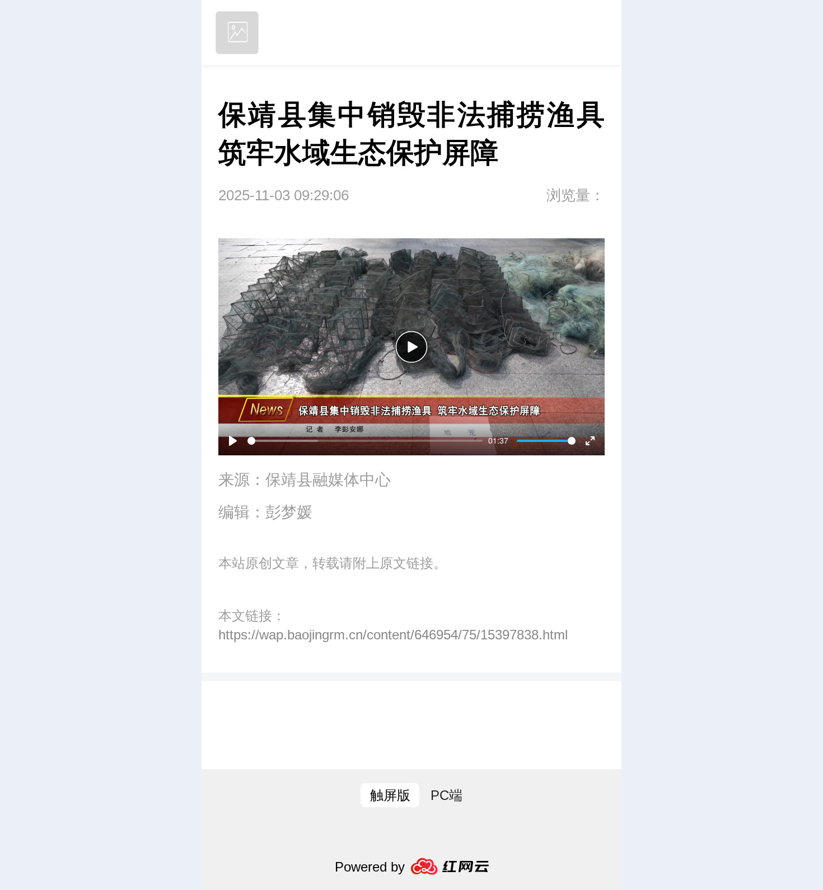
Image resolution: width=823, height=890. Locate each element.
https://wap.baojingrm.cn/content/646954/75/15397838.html (393, 634)
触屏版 (390, 795)
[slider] (365, 440)
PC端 (446, 795)
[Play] (411, 347)
